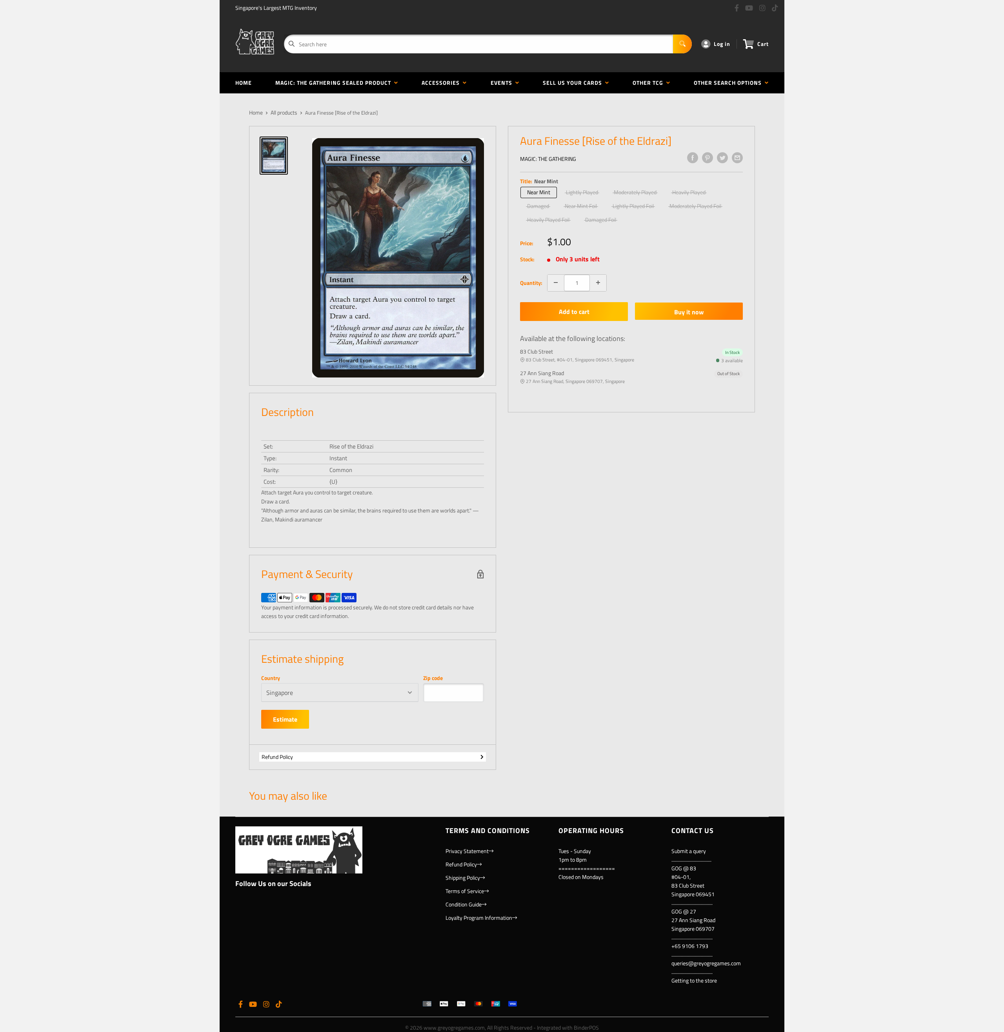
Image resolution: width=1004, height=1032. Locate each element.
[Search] (682, 44)
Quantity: (531, 282)
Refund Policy (277, 757)
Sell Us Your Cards (574, 82)
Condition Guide (464, 904)
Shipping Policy (463, 877)
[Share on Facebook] (692, 157)
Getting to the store (694, 980)
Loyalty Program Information (479, 917)
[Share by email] (737, 157)
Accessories (442, 82)
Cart (763, 44)
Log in (722, 44)
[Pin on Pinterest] (707, 157)
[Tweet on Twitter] (722, 157)
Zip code (433, 678)
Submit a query (688, 851)
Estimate (285, 719)
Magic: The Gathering (548, 159)
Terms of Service (465, 891)
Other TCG (649, 82)
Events (503, 82)
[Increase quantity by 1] (598, 282)
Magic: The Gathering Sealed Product (334, 82)
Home (243, 82)
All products (284, 112)
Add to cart (574, 311)
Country (270, 678)
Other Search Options (729, 82)
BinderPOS (586, 1027)
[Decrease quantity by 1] (555, 282)
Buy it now (689, 311)
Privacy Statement (467, 851)
